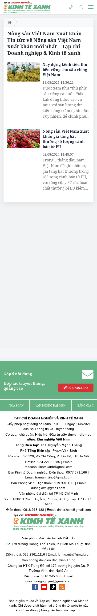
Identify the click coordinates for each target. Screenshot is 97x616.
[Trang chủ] (9, 22)
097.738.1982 (77, 387)
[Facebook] (35, 587)
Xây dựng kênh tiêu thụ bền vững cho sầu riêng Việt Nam (65, 69)
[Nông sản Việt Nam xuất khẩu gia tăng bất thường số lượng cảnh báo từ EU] (23, 138)
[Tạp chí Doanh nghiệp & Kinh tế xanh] (27, 7)
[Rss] (62, 587)
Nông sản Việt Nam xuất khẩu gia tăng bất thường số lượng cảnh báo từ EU (66, 139)
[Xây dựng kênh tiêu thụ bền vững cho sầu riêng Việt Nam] (23, 72)
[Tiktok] (53, 587)
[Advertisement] (39, 276)
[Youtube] (44, 587)
